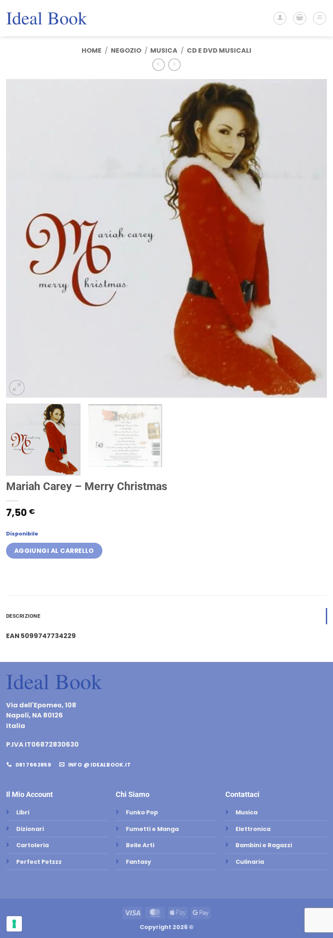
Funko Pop (142, 812)
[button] (299, 18)
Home (92, 50)
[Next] (310, 238)
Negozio (126, 50)
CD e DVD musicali (219, 50)
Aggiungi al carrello (54, 550)
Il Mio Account (29, 794)
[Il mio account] (279, 18)
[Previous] (22, 238)
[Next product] (158, 64)
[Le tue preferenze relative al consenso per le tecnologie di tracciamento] (14, 924)
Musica (163, 50)
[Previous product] (174, 64)
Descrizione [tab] (23, 616)
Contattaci (242, 794)
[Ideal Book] (46, 18)
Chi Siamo (132, 794)
